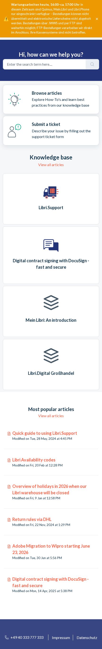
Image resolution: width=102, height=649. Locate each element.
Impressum (61, 637)
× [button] (97, 18)
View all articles (51, 164)
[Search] (92, 64)
